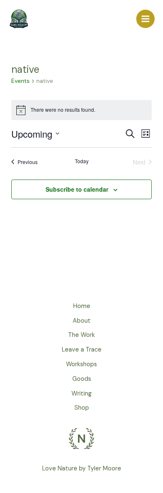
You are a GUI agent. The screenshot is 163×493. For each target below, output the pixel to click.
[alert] (81, 110)
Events (20, 81)
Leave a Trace (82, 350)
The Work (81, 335)
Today (82, 161)
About (82, 321)
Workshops (81, 364)
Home (81, 306)
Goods (81, 379)
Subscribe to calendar (77, 189)
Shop (81, 408)
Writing (81, 394)
